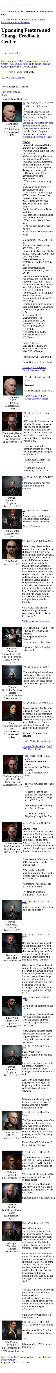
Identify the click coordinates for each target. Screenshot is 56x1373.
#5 (23, 510)
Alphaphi (11, 1243)
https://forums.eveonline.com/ (15, 22)
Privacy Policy (8, 1359)
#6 (23, 540)
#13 (24, 934)
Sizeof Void (12, 1018)
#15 (24, 1046)
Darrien (11, 497)
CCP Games (20, 1357)
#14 (25, 997)
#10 (26, 756)
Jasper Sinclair (12, 1132)
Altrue (12, 723)
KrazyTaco (11, 955)
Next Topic (22, 99)
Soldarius (11, 1204)
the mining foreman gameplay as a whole (37, 135)
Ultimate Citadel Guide (33, 746)
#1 (23, 103)
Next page (10, 77)
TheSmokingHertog (12, 433)
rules (47, 647)
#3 (24, 413)
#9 (23, 702)
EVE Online (7, 1357)
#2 (26, 377)
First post (6, 92)
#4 (23, 477)
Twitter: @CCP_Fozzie (34, 367)
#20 (24, 1322)
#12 (24, 901)
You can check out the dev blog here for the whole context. (37, 124)
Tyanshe (12, 687)
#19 (24, 1222)
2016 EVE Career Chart (37, 747)
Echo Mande (11, 561)
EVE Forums (7, 61)
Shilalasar (11, 1172)
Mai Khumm (11, 1342)
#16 (24, 1112)
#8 (24, 666)
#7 (24, 628)
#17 (24, 1152)
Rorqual (26, 134)
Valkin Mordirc (11, 531)
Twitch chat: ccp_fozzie (34, 370)
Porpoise (43, 131)
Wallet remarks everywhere (35, 621)
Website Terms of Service (39, 1357)
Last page (20, 77)
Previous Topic (9, 99)
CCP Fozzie (12, 123)
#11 (25, 823)
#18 (24, 1184)
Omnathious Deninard (12, 650)
